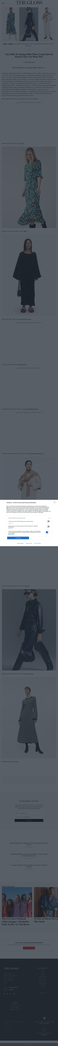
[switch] (48, 521)
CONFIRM (18, 538)
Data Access (29, 543)
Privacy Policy (37, 543)
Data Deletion (20, 543)
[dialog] (29, 523)
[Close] (55, 502)
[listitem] (29, 518)
